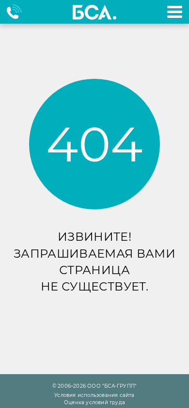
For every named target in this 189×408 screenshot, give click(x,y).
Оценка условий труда (94, 402)
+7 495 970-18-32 (19, 12)
